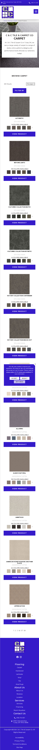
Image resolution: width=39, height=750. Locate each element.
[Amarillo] (19, 594)
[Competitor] (19, 305)
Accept (14, 378)
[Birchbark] (24, 438)
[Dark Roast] (19, 526)
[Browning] (24, 615)
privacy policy (10, 372)
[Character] (14, 216)
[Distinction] (29, 216)
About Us (19, 690)
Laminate (19, 674)
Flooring (10, 20)
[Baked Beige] (19, 571)
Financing (19, 707)
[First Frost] (24, 526)
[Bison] (19, 615)
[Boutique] (29, 482)
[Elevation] (19, 172)
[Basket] (14, 482)
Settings (19, 381)
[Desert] (14, 172)
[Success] (29, 305)
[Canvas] (19, 505)
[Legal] (24, 127)
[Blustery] (24, 482)
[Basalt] (19, 438)
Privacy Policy (19, 741)
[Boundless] (19, 393)
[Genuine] (19, 127)
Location (19, 697)
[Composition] (24, 216)
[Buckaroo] (29, 571)
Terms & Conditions (19, 744)
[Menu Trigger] (36, 11)
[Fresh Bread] (29, 526)
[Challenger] (19, 284)
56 (19, 630)
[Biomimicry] (19, 195)
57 (22, 630)
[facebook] (17, 657)
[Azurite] (14, 438)
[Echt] (14, 127)
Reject (25, 378)
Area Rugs (19, 684)
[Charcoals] (14, 526)
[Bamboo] (14, 393)
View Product (19, 134)
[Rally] (24, 305)
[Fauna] (24, 172)
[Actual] (19, 106)
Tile (19, 681)
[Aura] (8, 393)
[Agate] (19, 550)
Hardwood (19, 671)
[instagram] (21, 657)
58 (25, 630)
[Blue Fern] (19, 482)
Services (19, 703)
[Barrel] (19, 461)
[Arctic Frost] (14, 615)
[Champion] (14, 305)
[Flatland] (29, 172)
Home (5, 20)
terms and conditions (25, 372)
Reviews (19, 694)
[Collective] (19, 216)
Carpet (15, 20)
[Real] (29, 127)
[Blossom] (29, 438)
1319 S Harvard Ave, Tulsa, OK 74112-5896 (12, 2)
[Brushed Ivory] (24, 571)
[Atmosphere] (14, 571)
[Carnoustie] (29, 615)
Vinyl (19, 677)
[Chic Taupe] (24, 393)
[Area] (19, 151)
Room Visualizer (19, 710)
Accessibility (19, 737)
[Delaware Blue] (29, 393)
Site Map (19, 747)
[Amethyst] (19, 417)
